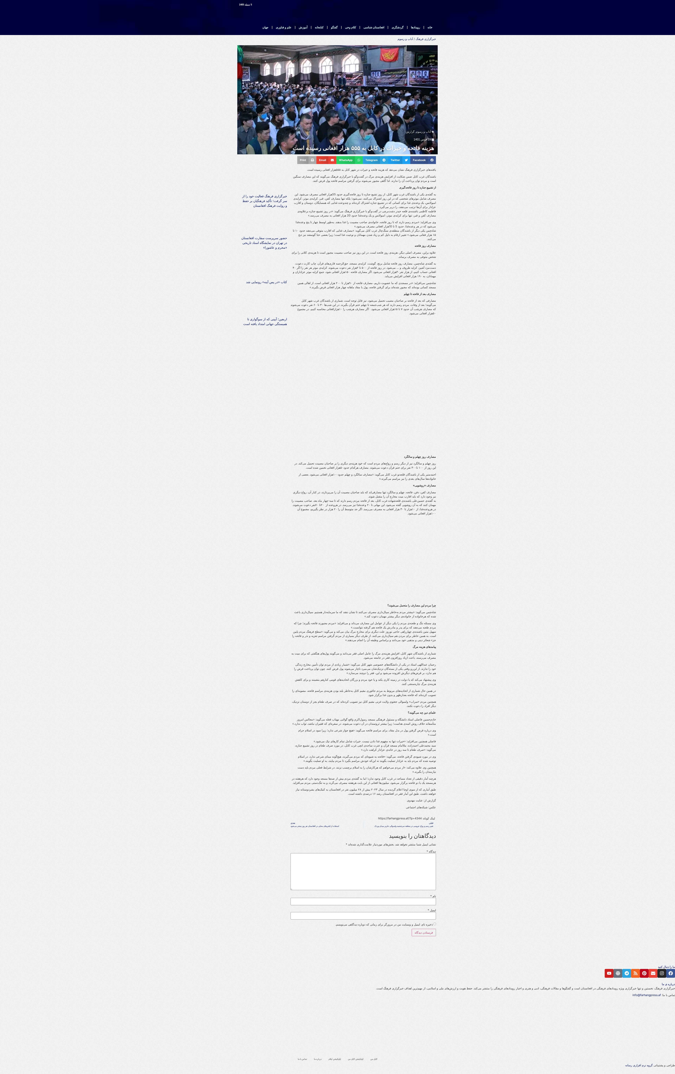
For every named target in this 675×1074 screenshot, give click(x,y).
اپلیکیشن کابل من (355, 1059)
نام (433, 896)
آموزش (303, 27)
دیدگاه (431, 851)
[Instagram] (661, 973)
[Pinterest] (644, 973)
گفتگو (334, 27)
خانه (430, 27)
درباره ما (318, 1059)
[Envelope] (653, 973)
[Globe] (617, 973)
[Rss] (635, 973)
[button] (423, 160)
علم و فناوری (283, 27)
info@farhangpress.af (646, 995)
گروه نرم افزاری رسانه (639, 1065)
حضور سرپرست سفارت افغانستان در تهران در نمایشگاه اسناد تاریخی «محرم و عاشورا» (264, 242)
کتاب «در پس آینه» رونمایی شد (266, 282)
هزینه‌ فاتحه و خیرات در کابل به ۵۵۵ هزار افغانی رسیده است (363, 148)
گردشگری (398, 27)
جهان (265, 27)
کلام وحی (350, 27)
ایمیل (432, 910)
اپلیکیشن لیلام (335, 1059)
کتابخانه (319, 27)
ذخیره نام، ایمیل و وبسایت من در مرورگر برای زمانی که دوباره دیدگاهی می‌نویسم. (384, 924)
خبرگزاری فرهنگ (426, 39)
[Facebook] (670, 973)
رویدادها (415, 27)
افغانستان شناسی (374, 27)
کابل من (373, 1059)
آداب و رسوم (405, 39)
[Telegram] (626, 973)
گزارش (410, 131)
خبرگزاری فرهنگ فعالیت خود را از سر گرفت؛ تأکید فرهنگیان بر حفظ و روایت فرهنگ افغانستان (264, 200)
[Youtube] (609, 973)
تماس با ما (302, 1059)
